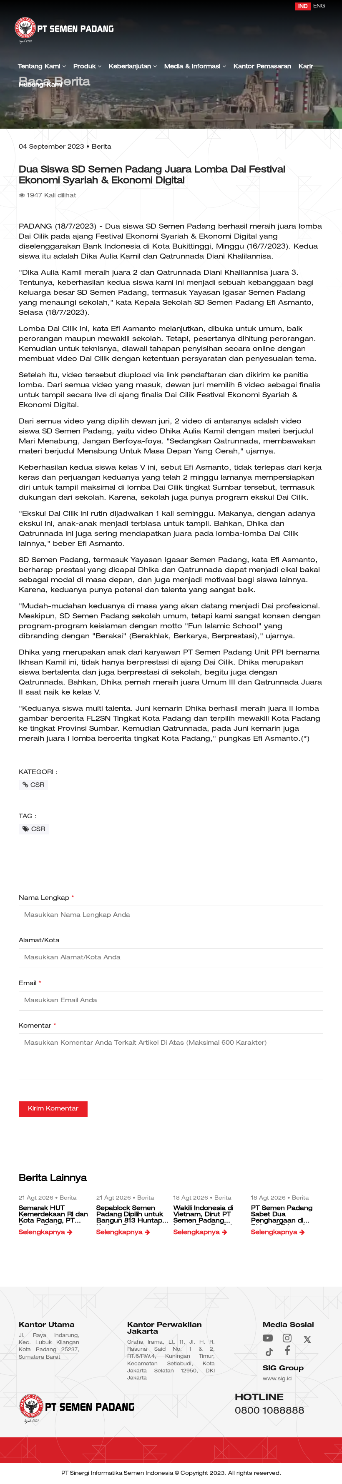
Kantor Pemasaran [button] (262, 67)
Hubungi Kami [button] (40, 85)
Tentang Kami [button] (40, 67)
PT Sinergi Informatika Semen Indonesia (117, 1473)
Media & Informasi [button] (193, 67)
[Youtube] (268, 1338)
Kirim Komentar (53, 1109)
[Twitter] (307, 1338)
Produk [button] (85, 67)
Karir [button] (306, 67)
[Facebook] (287, 1350)
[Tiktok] (268, 1350)
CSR (36, 785)
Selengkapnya (43, 1232)
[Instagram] (287, 1338)
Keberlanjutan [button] (131, 67)
